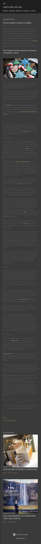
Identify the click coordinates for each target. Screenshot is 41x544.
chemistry (8, 105)
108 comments (12, 522)
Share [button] (4, 417)
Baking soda (14, 340)
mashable (34, 41)
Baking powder (7, 353)
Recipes (19, 11)
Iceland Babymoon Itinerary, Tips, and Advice (19, 517)
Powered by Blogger (22, 534)
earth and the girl (12, 7)
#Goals (26, 11)
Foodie (9, 420)
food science (25, 131)
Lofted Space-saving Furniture (20, 469)
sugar (21, 183)
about (5, 11)
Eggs (24, 212)
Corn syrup (25, 223)
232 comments (12, 473)
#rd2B (12, 11)
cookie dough (23, 299)
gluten (27, 148)
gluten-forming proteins (22, 161)
